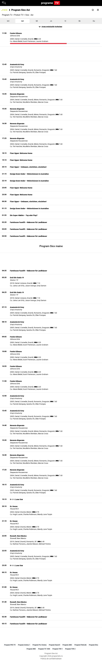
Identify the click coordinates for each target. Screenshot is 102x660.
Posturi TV (18, 15)
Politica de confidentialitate (51, 659)
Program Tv (7, 15)
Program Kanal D (54, 645)
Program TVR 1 (57, 649)
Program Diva (93, 645)
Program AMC (67, 645)
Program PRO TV (10, 645)
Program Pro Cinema (39, 645)
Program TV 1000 (44, 649)
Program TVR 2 (70, 649)
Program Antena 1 (24, 645)
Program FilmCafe (80, 645)
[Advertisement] (51, 54)
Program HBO (31, 649)
